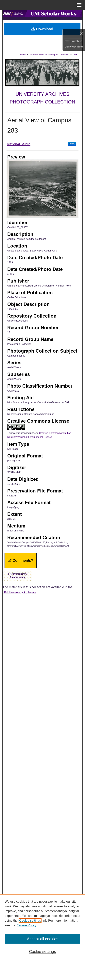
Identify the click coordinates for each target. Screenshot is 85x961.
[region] (42, 927)
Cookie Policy (26, 925)
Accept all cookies (42, 939)
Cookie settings (30, 920)
